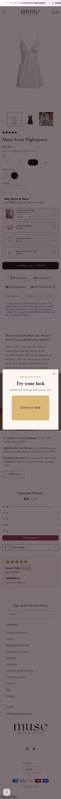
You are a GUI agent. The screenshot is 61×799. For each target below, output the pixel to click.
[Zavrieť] (54, 374)
